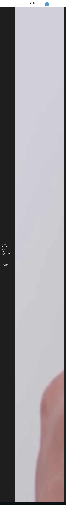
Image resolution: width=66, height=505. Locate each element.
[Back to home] (33, 3)
